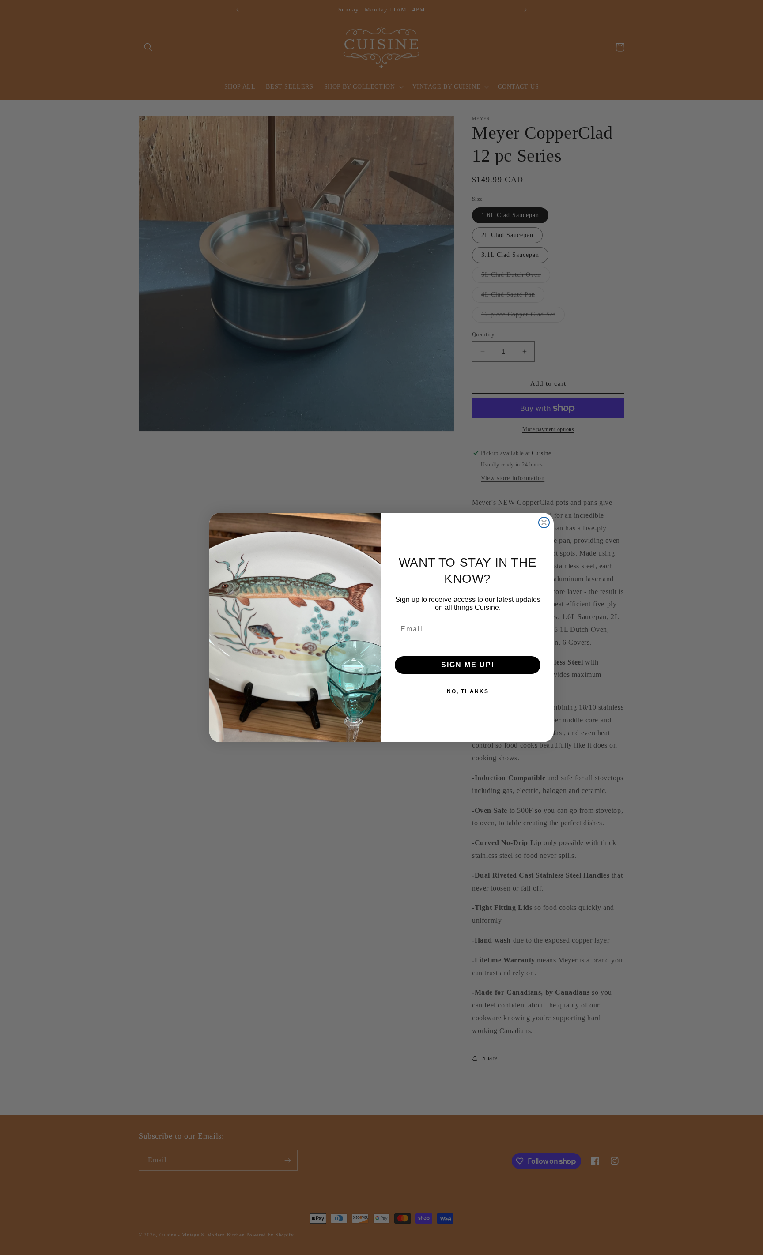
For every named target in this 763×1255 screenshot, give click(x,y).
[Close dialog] (544, 522)
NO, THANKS (468, 691)
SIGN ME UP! (468, 665)
